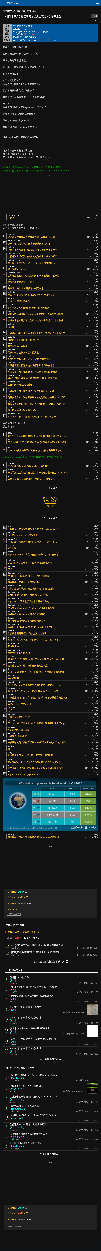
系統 (17, 892)
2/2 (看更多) (19, 40)
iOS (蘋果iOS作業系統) (26, 11)
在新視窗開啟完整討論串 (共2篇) (51, 961)
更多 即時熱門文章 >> (50, 1154)
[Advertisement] (50, 194)
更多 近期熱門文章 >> (50, 1059)
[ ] (13, 980)
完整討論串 (13, 932)
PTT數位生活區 (9, 11)
